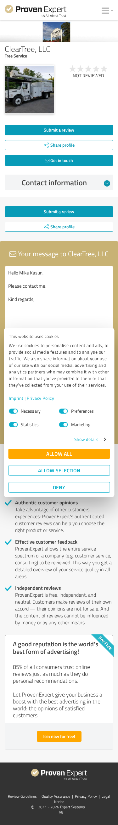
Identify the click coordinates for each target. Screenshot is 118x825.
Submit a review (59, 130)
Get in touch (61, 160)
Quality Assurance (56, 796)
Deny (59, 487)
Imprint (16, 398)
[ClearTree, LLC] (29, 90)
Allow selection (59, 470)
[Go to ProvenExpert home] (35, 12)
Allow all (59, 453)
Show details (86, 439)
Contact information (54, 182)
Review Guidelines (22, 796)
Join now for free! (59, 736)
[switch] (63, 411)
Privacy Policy (40, 398)
